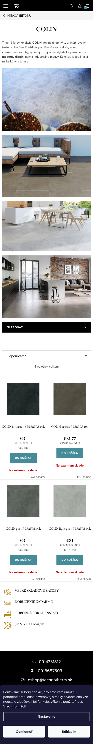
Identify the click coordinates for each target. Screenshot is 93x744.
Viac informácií (14, 706)
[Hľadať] (71, 5)
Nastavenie (46, 716)
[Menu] (5, 5)
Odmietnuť (24, 731)
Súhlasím (69, 731)
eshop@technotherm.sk (50, 680)
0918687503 (50, 671)
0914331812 (50, 661)
